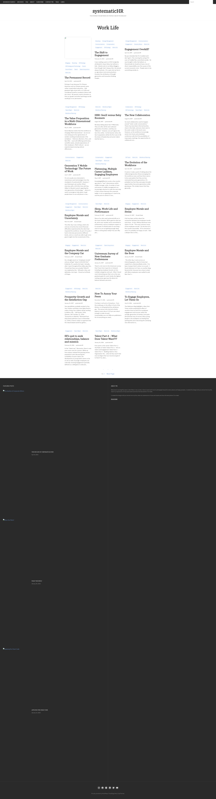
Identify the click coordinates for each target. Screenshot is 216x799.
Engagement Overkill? (137, 49)
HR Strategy (82, 63)
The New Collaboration (137, 115)
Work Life (67, 72)
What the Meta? (37, 581)
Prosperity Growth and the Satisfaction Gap (77, 298)
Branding (74, 63)
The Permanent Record (77, 77)
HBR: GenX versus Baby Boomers (108, 116)
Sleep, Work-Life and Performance (106, 210)
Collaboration (129, 107)
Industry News (138, 44)
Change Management (107, 41)
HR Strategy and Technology (72, 66)
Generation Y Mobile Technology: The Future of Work (78, 168)
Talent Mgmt (68, 110)
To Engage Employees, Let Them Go (137, 298)
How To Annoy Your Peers (106, 295)
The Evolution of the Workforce (136, 164)
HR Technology (129, 110)
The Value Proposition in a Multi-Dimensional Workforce (77, 121)
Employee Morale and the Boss (137, 252)
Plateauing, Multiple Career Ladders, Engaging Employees (106, 171)
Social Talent (68, 69)
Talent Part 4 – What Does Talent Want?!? (106, 337)
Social (84, 66)
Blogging (67, 63)
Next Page (110, 374)
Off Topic (128, 157)
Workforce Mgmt (107, 107)
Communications (100, 44)
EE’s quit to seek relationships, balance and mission (77, 339)
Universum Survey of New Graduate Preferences (106, 256)
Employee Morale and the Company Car (77, 252)
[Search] (210, 2)
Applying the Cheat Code (40, 710)
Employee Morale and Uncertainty (77, 216)
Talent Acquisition (84, 69)
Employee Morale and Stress (137, 210)
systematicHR (108, 11)
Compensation (110, 44)
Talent (76, 69)
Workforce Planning (70, 113)
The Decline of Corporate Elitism (42, 452)
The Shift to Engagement (102, 54)
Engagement (99, 47)
